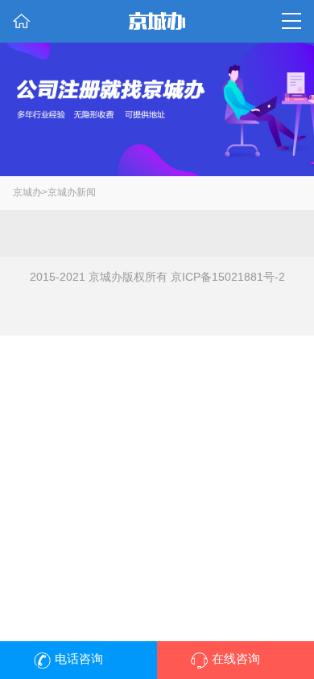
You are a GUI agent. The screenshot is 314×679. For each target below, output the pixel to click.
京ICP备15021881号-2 (228, 277)
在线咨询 (236, 658)
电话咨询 (79, 658)
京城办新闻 (72, 192)
